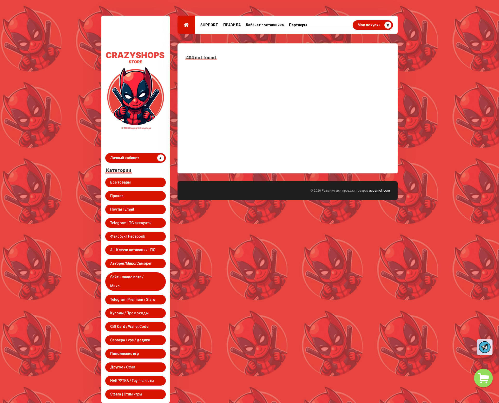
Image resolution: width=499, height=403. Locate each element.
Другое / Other (122, 367)
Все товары (120, 182)
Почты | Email (122, 209)
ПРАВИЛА (232, 25)
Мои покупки (369, 25)
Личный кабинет (124, 158)
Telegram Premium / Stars (132, 299)
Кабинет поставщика (265, 25)
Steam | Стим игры (126, 394)
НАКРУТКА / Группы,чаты (132, 381)
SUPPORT (209, 25)
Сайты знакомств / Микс (126, 281)
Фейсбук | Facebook (127, 236)
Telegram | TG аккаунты (131, 223)
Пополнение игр (124, 354)
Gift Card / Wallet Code (129, 326)
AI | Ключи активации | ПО (132, 250)
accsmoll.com (379, 190)
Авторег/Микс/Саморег (131, 263)
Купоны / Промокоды (129, 313)
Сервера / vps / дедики (130, 340)
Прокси (116, 196)
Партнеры (298, 25)
